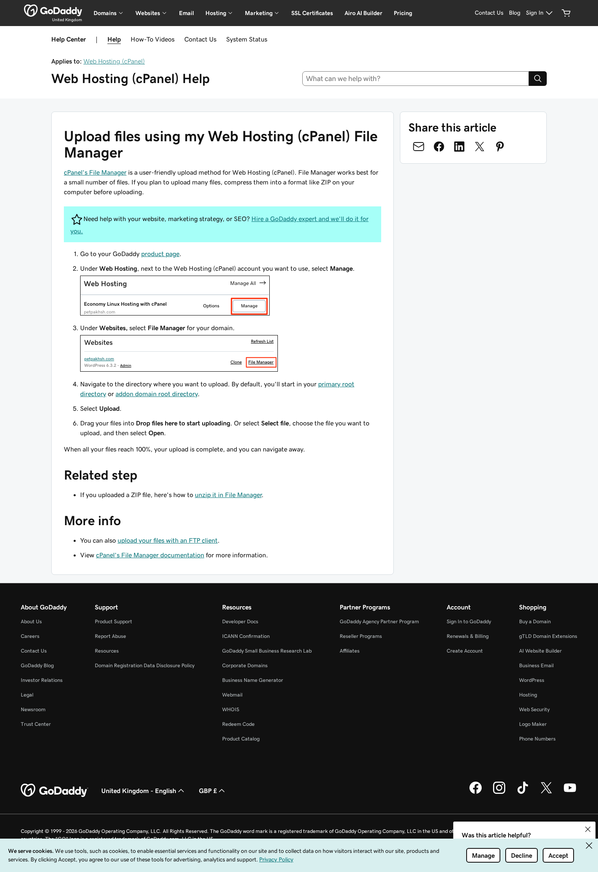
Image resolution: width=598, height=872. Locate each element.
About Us (31, 621)
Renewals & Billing (468, 636)
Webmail (232, 694)
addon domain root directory (157, 393)
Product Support (113, 621)
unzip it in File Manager (228, 494)
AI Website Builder (540, 650)
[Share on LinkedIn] (459, 146)
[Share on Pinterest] (500, 146)
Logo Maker (533, 724)
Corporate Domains (245, 665)
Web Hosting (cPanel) (114, 61)
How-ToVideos (153, 39)
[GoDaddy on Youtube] (570, 792)
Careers (30, 636)
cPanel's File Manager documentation (150, 555)
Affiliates (350, 650)
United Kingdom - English (138, 790)
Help (114, 39)
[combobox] (416, 78)
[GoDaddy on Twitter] (546, 792)
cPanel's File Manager (95, 172)
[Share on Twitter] (479, 146)
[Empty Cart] (566, 13)
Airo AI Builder (363, 13)
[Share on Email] (418, 146)
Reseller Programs (361, 636)
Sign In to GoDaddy (469, 621)
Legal (27, 694)
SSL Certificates (312, 13)
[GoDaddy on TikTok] (522, 792)
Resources (107, 650)
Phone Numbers (537, 738)
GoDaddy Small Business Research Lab (267, 650)
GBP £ (208, 790)
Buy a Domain (535, 621)
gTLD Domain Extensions (548, 636)
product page (160, 253)
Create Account (465, 650)
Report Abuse (110, 636)
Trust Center (36, 724)
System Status (246, 39)
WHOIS (230, 709)
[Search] (538, 78)
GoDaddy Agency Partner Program (379, 621)
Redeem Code (238, 724)
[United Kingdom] (53, 10)
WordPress (531, 680)
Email (186, 13)
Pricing (403, 13)
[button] (588, 829)
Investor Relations (42, 680)
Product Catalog (241, 738)
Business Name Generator (252, 680)
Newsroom (33, 709)
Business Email (536, 665)
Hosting (528, 694)
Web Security (534, 709)
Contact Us (200, 39)
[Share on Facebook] (439, 146)
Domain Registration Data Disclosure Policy (144, 665)
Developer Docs (240, 621)
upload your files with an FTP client (168, 540)
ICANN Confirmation (246, 636)
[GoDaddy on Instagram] (499, 792)
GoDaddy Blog (37, 665)
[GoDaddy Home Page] (54, 791)
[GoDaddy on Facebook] (475, 792)
